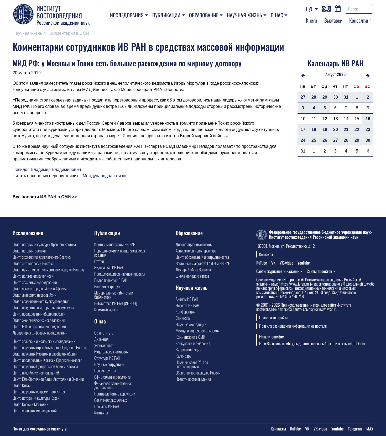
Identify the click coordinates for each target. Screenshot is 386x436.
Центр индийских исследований (36, 373)
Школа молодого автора (192, 276)
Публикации (166, 15)
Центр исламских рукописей (33, 276)
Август (330, 74)
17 (303, 129)
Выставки (333, 20)
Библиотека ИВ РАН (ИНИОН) (115, 303)
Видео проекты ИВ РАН (110, 280)
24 (303, 140)
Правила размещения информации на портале (293, 326)
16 (368, 118)
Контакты (101, 412)
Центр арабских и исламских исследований (44, 341)
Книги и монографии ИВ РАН (114, 244)
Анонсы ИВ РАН (187, 299)
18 (313, 129)
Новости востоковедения (193, 379)
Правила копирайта (273, 317)
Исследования (127, 15)
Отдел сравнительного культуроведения (41, 301)
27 (303, 97)
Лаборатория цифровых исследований (40, 333)
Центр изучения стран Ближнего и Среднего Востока (50, 347)
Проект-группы (105, 370)
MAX (369, 428)
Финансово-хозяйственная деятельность (113, 385)
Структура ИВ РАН (107, 358)
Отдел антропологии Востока (33, 263)
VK (273, 263)
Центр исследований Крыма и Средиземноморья (47, 360)
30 (335, 97)
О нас (277, 15)
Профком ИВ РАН (106, 406)
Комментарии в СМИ (69, 33)
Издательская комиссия (111, 351)
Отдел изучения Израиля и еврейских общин (45, 354)
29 (324, 97)
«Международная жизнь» (105, 176)
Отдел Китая (21, 385)
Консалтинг (360, 20)
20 (335, 129)
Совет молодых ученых (110, 400)
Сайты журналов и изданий (277, 271)
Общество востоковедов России (198, 373)
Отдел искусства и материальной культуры (43, 307)
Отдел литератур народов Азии (34, 295)
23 (368, 129)
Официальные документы (112, 377)
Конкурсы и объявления (193, 343)
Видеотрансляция (188, 349)
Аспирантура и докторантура (196, 251)
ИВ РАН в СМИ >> (58, 197)
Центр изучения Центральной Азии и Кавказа (45, 366)
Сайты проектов (319, 271)
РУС (310, 9)
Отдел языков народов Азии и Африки (40, 288)
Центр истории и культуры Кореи (36, 398)
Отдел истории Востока (29, 251)
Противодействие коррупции (114, 394)
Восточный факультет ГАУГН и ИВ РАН (203, 263)
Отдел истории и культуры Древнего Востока (44, 244)
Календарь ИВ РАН (335, 63)
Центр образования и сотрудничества (202, 257)
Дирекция (101, 339)
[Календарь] (338, 8)
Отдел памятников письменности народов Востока (49, 269)
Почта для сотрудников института (40, 428)
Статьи (99, 261)
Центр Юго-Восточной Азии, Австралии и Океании (48, 379)
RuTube (261, 263)
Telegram (355, 428)
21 (346, 129)
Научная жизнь (244, 15)
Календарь (183, 356)
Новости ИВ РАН (187, 305)
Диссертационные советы (194, 244)
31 (346, 97)
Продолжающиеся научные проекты (119, 274)
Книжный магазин (107, 309)
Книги (311, 20)
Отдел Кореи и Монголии (30, 404)
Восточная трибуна (107, 286)
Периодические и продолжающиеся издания (119, 253)
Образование (203, 15)
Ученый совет (103, 345)
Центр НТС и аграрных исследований (39, 326)
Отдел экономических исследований (39, 320)
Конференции (186, 312)
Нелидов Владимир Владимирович (47, 169)
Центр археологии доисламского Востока (42, 257)
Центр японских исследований (35, 410)
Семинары (183, 318)
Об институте (103, 333)
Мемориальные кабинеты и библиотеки (113, 295)
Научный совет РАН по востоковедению (192, 364)
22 (356, 129)
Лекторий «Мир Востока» (194, 269)
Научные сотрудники (109, 364)
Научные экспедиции (191, 324)
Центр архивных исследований (35, 282)
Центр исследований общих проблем (39, 314)
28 (313, 97)
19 (324, 129)
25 (313, 140)
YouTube (304, 263)
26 (324, 140)
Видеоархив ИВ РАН (108, 267)
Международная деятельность (197, 330)
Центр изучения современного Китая (39, 391)
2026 (341, 74)
